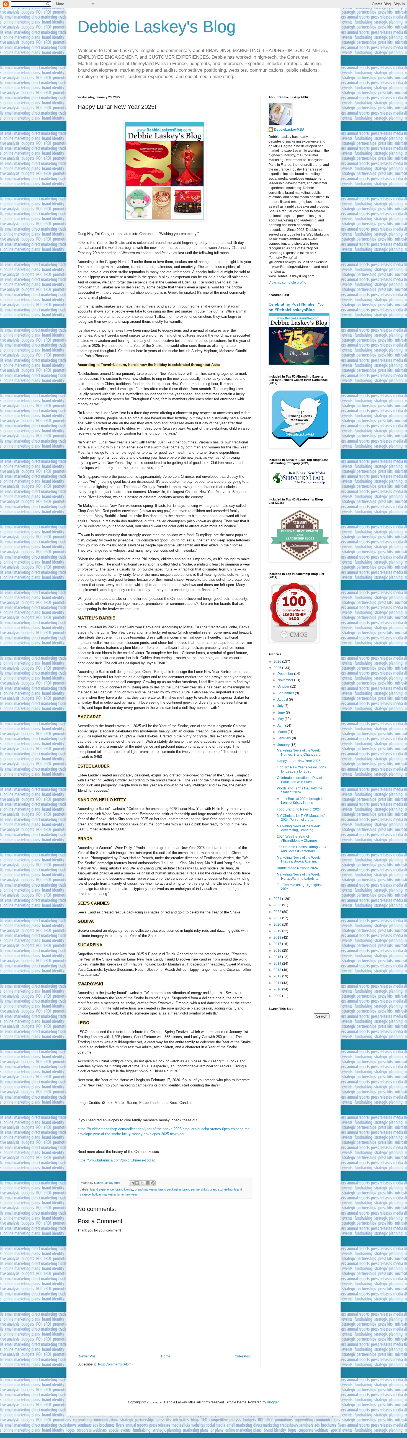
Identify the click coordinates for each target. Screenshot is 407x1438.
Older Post (243, 1356)
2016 (278, 950)
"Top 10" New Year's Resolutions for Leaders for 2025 (301, 769)
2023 (278, 905)
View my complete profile (287, 283)
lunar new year (127, 1194)
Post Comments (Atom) (115, 1364)
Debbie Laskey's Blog (157, 26)
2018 (278, 937)
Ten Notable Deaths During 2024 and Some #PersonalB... (301, 849)
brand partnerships (195, 1189)
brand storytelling (221, 1189)
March (282, 732)
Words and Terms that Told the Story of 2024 (299, 790)
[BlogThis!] (137, 1183)
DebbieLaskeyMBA (289, 129)
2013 (278, 970)
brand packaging (169, 1189)
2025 (278, 668)
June (281, 712)
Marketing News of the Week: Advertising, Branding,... (299, 828)
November (285, 680)
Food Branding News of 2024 (299, 809)
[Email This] (132, 1183)
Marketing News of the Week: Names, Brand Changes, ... (299, 752)
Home (165, 1356)
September (286, 693)
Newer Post (87, 1356)
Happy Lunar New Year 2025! (299, 761)
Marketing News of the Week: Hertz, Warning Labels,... (299, 876)
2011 (278, 983)
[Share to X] (142, 1183)
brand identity (124, 1189)
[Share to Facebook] (147, 1183)
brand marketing (146, 1189)
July (280, 706)
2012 (278, 976)
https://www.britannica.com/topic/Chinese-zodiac (116, 1160)
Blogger (273, 1402)
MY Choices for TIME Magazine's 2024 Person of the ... (301, 818)
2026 (278, 662)
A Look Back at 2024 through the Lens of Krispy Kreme (301, 801)
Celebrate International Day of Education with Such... (299, 780)
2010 (278, 989)
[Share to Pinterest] (153, 1183)
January (283, 745)
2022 (278, 912)
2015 (278, 957)
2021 (278, 918)
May (281, 719)
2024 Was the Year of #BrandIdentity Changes (297, 838)
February (284, 738)
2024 (278, 899)
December (285, 674)
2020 (278, 924)
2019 (278, 931)
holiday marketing (104, 1194)
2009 (278, 996)
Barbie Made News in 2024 (297, 868)
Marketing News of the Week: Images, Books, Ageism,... (299, 859)
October (283, 686)
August (283, 699)
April (281, 725)
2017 (278, 944)
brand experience (102, 1189)
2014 (278, 963)
